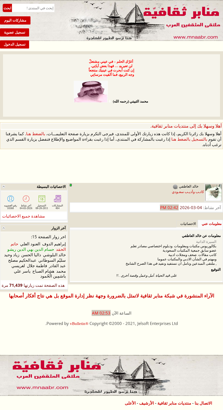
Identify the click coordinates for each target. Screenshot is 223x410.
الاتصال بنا (203, 403)
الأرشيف (146, 403)
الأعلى (130, 403)
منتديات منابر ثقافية (174, 403)
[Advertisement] (111, 166)
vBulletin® (79, 323)
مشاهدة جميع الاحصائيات (23, 216)
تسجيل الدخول (15, 44)
